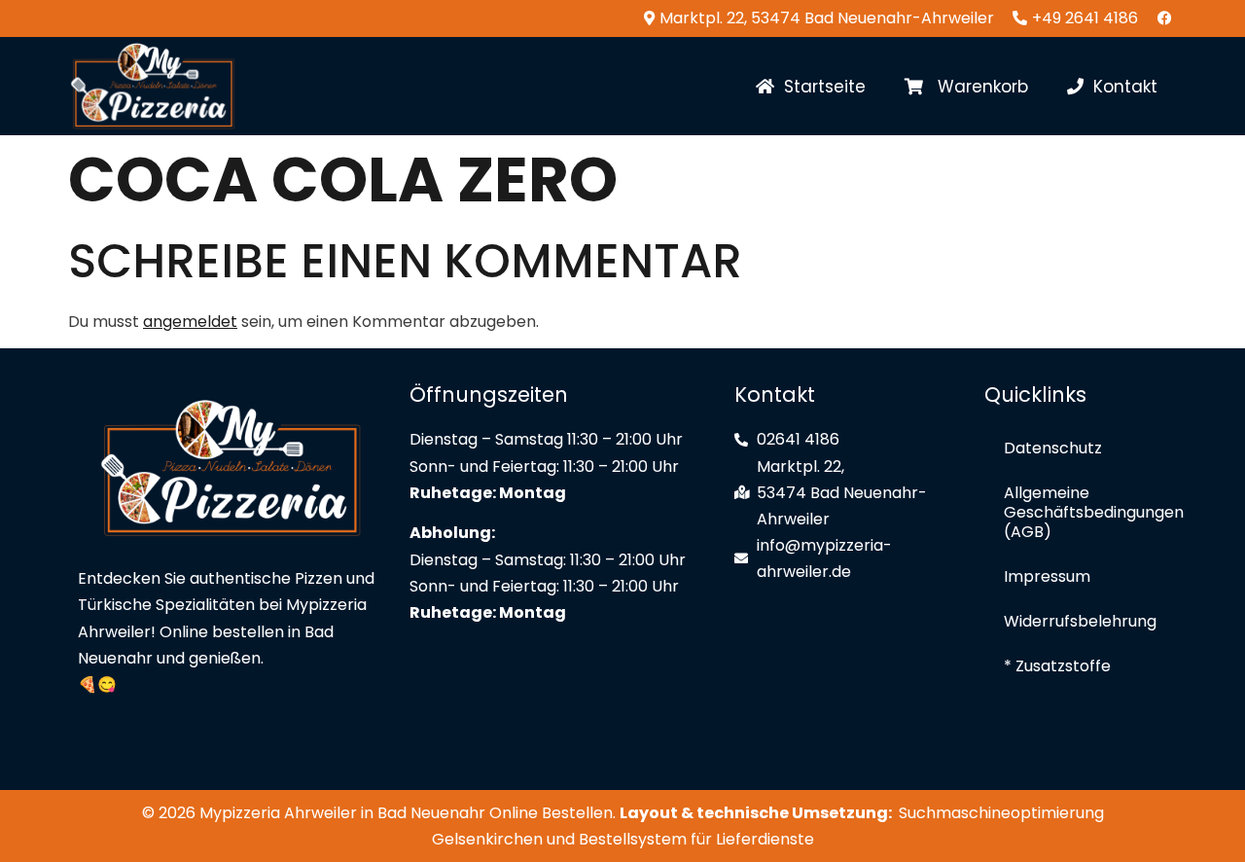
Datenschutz (1053, 448)
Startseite (820, 86)
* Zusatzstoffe (1057, 666)
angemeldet (190, 321)
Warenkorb (975, 86)
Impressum (1047, 576)
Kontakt (1120, 86)
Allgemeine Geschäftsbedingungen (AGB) (1085, 512)
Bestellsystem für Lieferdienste (696, 839)
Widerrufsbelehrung (1080, 621)
